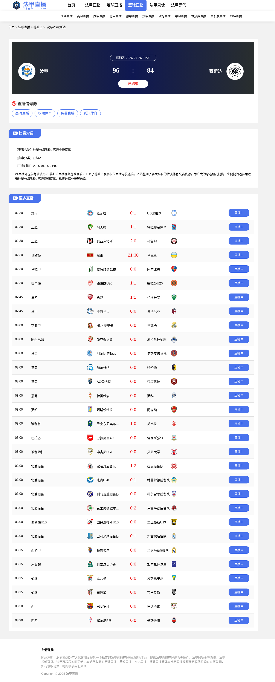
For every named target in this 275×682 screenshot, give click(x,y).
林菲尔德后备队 (158, 480)
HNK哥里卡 (105, 325)
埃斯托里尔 (155, 578)
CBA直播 (236, 16)
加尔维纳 (103, 368)
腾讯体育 (90, 113)
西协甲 (36, 550)
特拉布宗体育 (157, 227)
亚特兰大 (103, 311)
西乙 (34, 620)
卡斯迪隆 (153, 620)
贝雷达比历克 (106, 564)
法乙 (34, 297)
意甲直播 (116, 16)
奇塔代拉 (153, 382)
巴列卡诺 (153, 606)
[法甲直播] (29, 9)
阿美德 (101, 227)
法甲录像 (157, 5)
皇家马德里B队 (158, 550)
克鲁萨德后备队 (158, 508)
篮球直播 (136, 5)
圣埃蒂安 (153, 297)
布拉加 (101, 592)
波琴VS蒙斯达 (56, 27)
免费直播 (68, 113)
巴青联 (36, 283)
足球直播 (114, 5)
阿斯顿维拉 (105, 410)
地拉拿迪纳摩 (157, 339)
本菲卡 (101, 578)
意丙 (34, 213)
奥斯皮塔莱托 (157, 353)
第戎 (100, 297)
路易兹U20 (104, 283)
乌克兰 (152, 255)
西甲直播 (99, 16)
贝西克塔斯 (105, 241)
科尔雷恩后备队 (158, 494)
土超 (34, 227)
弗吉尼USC (105, 452)
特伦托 (152, 368)
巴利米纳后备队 (108, 536)
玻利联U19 (39, 522)
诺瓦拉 (101, 213)
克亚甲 (36, 325)
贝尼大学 (153, 452)
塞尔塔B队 (104, 620)
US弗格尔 (154, 213)
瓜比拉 (152, 424)
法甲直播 (93, 5)
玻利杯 (36, 424)
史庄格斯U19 (156, 522)
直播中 (238, 212)
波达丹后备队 (106, 466)
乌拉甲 (36, 269)
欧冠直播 (165, 16)
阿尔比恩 (153, 269)
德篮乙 (38, 27)
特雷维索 (103, 396)
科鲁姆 (152, 241)
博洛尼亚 (153, 311)
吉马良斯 (153, 592)
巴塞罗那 (103, 606)
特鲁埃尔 (103, 550)
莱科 (150, 396)
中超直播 (181, 16)
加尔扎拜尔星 (157, 564)
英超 (34, 410)
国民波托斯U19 (108, 522)
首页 (71, 5)
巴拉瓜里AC (105, 438)
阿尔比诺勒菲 (106, 353)
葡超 (34, 578)
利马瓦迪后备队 (108, 494)
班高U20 (103, 480)
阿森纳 (152, 410)
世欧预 (36, 255)
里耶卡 (152, 325)
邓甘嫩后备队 (157, 536)
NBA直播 (67, 16)
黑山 (100, 255)
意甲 (34, 311)
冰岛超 (36, 564)
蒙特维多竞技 (106, 269)
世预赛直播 (198, 16)
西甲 (34, 606)
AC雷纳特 (104, 382)
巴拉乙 (36, 438)
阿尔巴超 (37, 339)
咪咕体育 (45, 113)
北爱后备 (37, 466)
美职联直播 (218, 16)
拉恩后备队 (155, 466)
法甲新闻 (178, 5)
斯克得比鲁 (105, 339)
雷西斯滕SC (156, 438)
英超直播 (83, 16)
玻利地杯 (37, 452)
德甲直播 (132, 16)
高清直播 (22, 113)
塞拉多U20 (155, 283)
